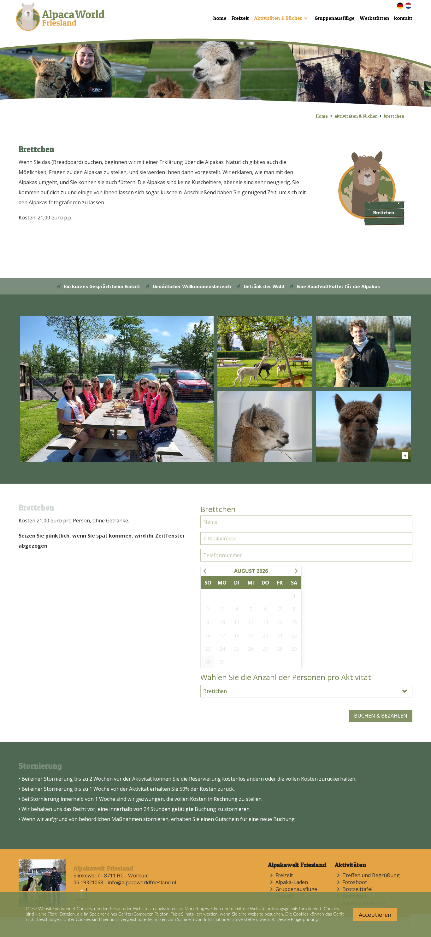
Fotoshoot (356, 882)
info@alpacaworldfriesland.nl (142, 882)
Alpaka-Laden (293, 882)
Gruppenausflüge (297, 889)
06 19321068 (88, 882)
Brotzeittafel (358, 889)
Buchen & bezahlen (380, 715)
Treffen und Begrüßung (372, 875)
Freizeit (285, 875)
